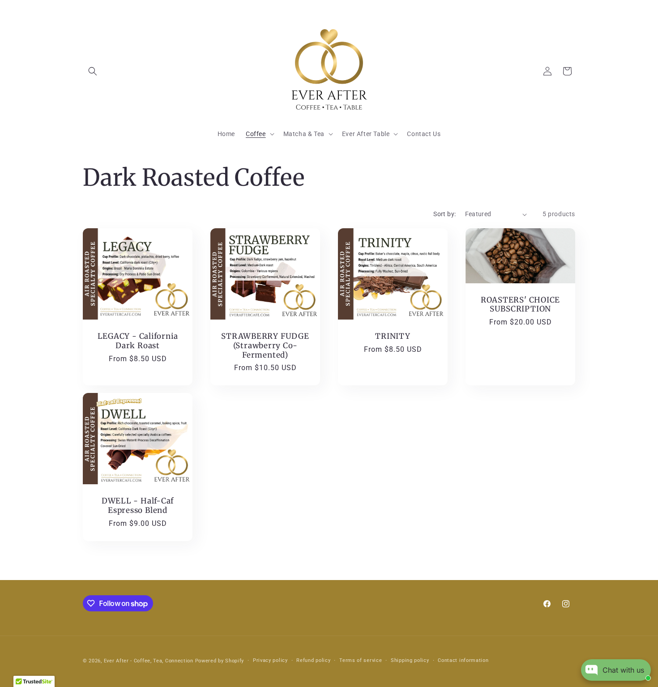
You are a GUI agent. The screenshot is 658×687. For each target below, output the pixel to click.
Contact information (463, 660)
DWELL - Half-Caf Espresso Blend (138, 505)
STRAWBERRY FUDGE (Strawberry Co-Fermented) (265, 345)
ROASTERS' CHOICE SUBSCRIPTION (520, 304)
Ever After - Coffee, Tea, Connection (148, 661)
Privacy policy (270, 660)
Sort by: (444, 214)
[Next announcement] (572, 8)
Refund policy (313, 660)
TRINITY (392, 336)
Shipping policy (410, 660)
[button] (93, 71)
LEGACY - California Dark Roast (138, 341)
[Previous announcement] (86, 8)
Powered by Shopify (219, 661)
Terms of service (360, 660)
